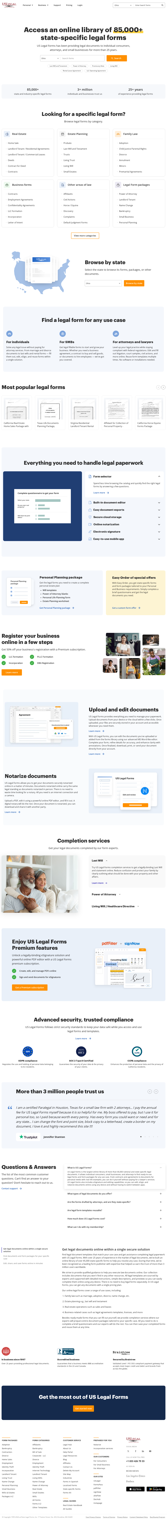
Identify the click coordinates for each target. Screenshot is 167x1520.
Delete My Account (71, 1470)
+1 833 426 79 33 (135, 1461)
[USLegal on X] (128, 1451)
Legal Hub (67, 1444)
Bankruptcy (124, 211)
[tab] (124, 484)
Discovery (68, 211)
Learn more (97, 883)
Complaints (69, 216)
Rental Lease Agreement (72, 71)
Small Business (126, 216)
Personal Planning (128, 222)
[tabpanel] (113, 1288)
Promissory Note (98, 66)
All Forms (36, 1500)
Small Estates (70, 171)
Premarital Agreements (130, 171)
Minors (122, 166)
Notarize (97, 1444)
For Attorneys (99, 1468)
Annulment (124, 160)
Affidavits (68, 193)
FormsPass (98, 1484)
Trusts (67, 154)
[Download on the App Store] (135, 1489)
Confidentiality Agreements (21, 205)
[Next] (163, 387)
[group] (17, 413)
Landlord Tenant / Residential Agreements (28, 148)
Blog (65, 1459)
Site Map (67, 1474)
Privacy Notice (122, 1517)
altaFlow (97, 1495)
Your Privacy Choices (93, 1517)
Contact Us (67, 1467)
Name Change (126, 205)
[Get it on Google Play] (156, 1489)
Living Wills (37, 1478)
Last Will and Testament (58, 66)
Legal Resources (70, 1455)
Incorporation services (103, 1448)
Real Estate (37, 1489)
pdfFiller (97, 1488)
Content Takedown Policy (139, 1517)
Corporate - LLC (39, 1455)
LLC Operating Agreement (96, 71)
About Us (67, 1448)
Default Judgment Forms (76, 222)
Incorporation (15, 216)
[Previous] (158, 387)
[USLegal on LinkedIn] (143, 1451)
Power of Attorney (79, 66)
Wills (34, 1496)
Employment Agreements (20, 199)
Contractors (7, 1452)
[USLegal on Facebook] (135, 1451)
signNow (97, 1492)
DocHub (97, 1499)
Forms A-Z (36, 1503)
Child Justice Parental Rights (133, 148)
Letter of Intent (15, 222)
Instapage (98, 1503)
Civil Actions (69, 199)
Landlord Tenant (127, 199)
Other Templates (39, 1507)
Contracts (13, 171)
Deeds (11, 160)
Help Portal (68, 1452)
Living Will (113, 66)
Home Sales (7, 1459)
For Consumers (100, 1461)
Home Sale (13, 143)
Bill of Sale (37, 1452)
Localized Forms (70, 1485)
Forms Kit (67, 1492)
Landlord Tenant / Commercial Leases (26, 154)
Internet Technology (41, 1470)
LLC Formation (15, 211)
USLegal (97, 1481)
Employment (7, 1463)
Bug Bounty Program (157, 1517)
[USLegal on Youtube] (150, 1451)
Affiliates (67, 1463)
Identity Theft (8, 1467)
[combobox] (123, 5)
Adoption (123, 143)
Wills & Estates (8, 1492)
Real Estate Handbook (72, 1505)
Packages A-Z (7, 1496)
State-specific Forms (71, 1489)
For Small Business (102, 1464)
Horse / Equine (71, 205)
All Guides (67, 1509)
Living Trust (69, 160)
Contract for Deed (17, 166)
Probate (67, 143)
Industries (67, 1478)
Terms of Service (109, 1517)
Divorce (123, 154)
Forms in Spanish (70, 1481)
